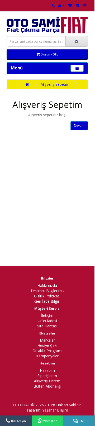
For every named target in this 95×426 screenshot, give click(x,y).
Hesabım (47, 370)
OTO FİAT (21, 404)
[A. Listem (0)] (70, 5)
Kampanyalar (47, 355)
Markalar (47, 340)
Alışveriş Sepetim (55, 84)
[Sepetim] (77, 5)
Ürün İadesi (47, 320)
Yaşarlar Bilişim (55, 410)
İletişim (47, 315)
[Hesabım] (61, 5)
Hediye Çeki (47, 345)
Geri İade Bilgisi (47, 301)
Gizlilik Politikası (47, 295)
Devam (79, 125)
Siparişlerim (47, 375)
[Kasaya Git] (85, 5)
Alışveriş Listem (47, 380)
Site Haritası (47, 325)
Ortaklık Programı (47, 350)
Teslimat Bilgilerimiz (47, 290)
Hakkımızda (47, 285)
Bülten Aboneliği (47, 386)
